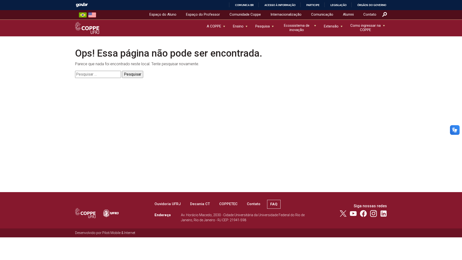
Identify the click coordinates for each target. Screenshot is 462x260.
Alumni (348, 14)
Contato (369, 14)
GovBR (82, 5)
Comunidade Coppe (245, 14)
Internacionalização (286, 14)
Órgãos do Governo (371, 5)
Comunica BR (244, 5)
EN (92, 15)
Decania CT (200, 204)
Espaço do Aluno (162, 14)
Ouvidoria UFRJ (167, 204)
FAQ (273, 204)
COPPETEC (228, 204)
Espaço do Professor (203, 14)
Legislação (338, 5)
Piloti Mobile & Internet (118, 233)
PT (83, 15)
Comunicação (322, 14)
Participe (313, 5)
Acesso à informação (279, 5)
